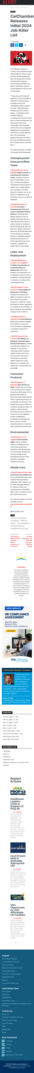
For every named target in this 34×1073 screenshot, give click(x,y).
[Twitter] (17, 45)
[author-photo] (11, 812)
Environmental (15, 520)
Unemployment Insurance (17, 526)
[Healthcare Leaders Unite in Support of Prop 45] (18, 790)
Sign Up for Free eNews (14, 1055)
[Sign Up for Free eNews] (3, 1055)
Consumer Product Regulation (19, 518)
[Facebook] (12, 45)
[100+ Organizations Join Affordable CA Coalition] (18, 896)
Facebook (9, 1041)
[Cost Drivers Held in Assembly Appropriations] (18, 847)
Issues (17, 7)
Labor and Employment (24, 523)
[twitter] (21, 598)
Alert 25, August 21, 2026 (10, 717)
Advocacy (6, 754)
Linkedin (8, 1044)
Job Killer (24, 7)
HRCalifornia (7, 757)
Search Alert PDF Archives (11, 739)
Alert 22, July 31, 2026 (9, 725)
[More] (25, 45)
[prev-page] (11, 942)
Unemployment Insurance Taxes (19, 528)
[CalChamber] (21, 558)
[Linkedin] (21, 45)
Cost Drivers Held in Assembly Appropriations (17, 860)
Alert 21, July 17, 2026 (9, 728)
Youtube (9, 1051)
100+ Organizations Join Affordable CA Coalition (17, 910)
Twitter (8, 1048)
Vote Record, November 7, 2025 (13, 734)
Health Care (24, 520)
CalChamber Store (8, 759)
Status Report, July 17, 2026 (11, 731)
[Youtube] (3, 1051)
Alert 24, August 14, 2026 (10, 719)
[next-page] (15, 942)
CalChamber (15, 41)
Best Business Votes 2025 (11, 736)
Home (12, 7)
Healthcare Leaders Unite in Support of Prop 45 (17, 804)
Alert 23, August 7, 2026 (10, 722)
